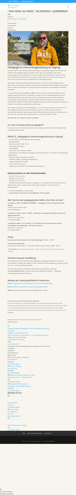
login (13, 337)
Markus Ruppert (13, 19)
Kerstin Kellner (22, 19)
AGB (23, 433)
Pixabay (40, 319)
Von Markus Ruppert (14, 364)
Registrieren (11, 485)
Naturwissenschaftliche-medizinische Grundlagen (25, 287)
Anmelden (18, 485)
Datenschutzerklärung (34, 433)
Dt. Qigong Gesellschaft (26, 249)
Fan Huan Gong (12, 368)
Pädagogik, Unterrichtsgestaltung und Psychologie (26, 283)
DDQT (37, 249)
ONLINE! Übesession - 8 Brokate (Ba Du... (20, 377)
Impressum (48, 433)
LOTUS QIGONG (15, 265)
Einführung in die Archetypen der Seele (19, 386)
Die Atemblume (12, 359)
